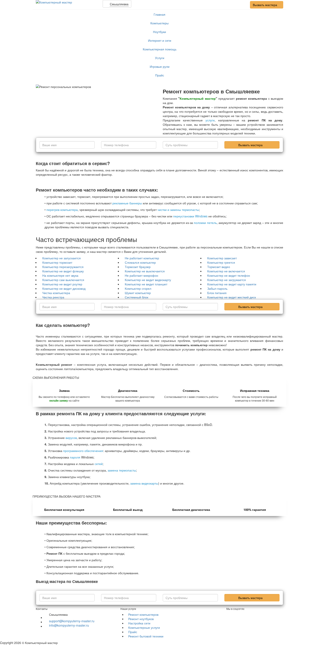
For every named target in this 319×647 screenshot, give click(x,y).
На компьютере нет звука (60, 275)
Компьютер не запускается (61, 258)
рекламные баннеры (127, 203)
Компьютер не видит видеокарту (148, 280)
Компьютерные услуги (144, 627)
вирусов (71, 437)
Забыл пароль (217, 288)
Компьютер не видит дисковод (64, 288)
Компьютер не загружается (226, 280)
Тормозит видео (218, 267)
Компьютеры (159, 23)
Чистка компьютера (56, 293)
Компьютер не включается (226, 271)
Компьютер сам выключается (63, 280)
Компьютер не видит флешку (63, 271)
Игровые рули (159, 66)
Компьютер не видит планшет (146, 284)
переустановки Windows (190, 216)
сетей (99, 464)
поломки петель (205, 222)
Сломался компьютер (140, 262)
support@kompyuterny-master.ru (71, 621)
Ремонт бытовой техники (145, 636)
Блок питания (217, 293)
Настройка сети (139, 623)
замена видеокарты (144, 483)
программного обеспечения (83, 450)
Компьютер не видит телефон (228, 275)
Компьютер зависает (222, 258)
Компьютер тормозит (57, 262)
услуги (210, 120)
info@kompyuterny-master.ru (69, 625)
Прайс (159, 75)
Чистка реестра (53, 297)
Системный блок (136, 297)
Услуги (159, 58)
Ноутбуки (159, 32)
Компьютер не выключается (145, 271)
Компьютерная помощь (159, 49)
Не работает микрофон (141, 275)
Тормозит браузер (138, 267)
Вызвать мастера (265, 5)
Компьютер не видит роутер (62, 284)
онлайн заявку (58, 400)
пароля (75, 457)
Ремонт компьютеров (143, 614)
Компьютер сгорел (138, 288)
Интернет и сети (159, 40)
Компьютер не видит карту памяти (231, 284)
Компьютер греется (221, 262)
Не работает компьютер (142, 258)
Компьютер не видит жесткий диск (231, 297)
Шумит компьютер (138, 293)
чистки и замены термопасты (178, 209)
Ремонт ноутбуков (141, 619)
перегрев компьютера (62, 209)
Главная (159, 14)
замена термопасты (122, 470)
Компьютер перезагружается (63, 267)
